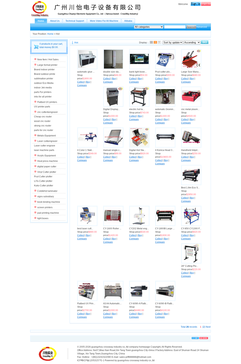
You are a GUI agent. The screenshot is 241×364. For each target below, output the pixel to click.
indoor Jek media (43, 87)
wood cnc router (42, 121)
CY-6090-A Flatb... (138, 303)
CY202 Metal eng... (139, 228)
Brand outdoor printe (44, 74)
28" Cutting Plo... (189, 266)
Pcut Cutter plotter (43, 176)
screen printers (45, 207)
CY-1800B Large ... (165, 228)
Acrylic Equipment (46, 155)
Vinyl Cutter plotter (46, 172)
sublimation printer (43, 78)
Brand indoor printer (44, 69)
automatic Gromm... (165, 109)
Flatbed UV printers (47, 102)
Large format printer (47, 65)
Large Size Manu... (190, 71)
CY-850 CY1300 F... (191, 228)
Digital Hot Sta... (137, 150)
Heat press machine (47, 161)
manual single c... (112, 150)
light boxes (42, 218)
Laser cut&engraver (47, 141)
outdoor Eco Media (43, 83)
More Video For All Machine (104, 21)
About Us (54, 21)
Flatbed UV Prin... (86, 303)
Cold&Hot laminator (47, 191)
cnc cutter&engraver (47, 112)
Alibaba (128, 21)
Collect (80, 82)
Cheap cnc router (43, 116)
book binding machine (48, 202)
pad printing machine (48, 213)
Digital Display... (111, 109)
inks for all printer (43, 96)
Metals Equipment (46, 135)
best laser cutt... (85, 228)
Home (41, 21)
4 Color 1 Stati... (85, 150)
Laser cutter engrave (44, 145)
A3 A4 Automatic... (112, 303)
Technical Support (75, 21)
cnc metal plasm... (190, 109)
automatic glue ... (86, 71)
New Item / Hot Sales (48, 59)
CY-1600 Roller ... (112, 228)
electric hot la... (136, 109)
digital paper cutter (46, 166)
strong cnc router (42, 125)
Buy (88, 82)
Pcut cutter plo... (163, 71)
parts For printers (42, 92)
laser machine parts (44, 150)
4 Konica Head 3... (164, 150)
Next (208, 327)
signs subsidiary (45, 196)
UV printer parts (42, 106)
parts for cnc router (43, 130)
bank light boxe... (137, 71)
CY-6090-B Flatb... (164, 303)
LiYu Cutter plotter (43, 181)
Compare (82, 85)
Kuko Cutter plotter (43, 185)
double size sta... (111, 71)
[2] (204, 327)
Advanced (202, 27)
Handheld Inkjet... (190, 150)
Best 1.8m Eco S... (190, 187)
